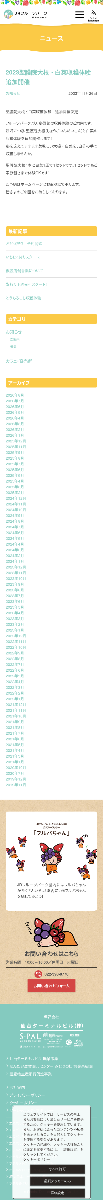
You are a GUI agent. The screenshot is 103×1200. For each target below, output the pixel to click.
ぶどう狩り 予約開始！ (26, 243)
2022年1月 (15, 698)
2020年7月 (15, 773)
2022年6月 (15, 670)
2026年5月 (15, 412)
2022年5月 (15, 676)
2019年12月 (16, 779)
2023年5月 (15, 607)
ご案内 (15, 339)
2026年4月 (15, 418)
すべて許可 (57, 1169)
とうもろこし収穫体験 (23, 298)
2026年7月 (15, 401)
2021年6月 (15, 739)
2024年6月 (15, 532)
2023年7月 (15, 595)
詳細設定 (57, 1193)
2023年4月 (15, 613)
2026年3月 (15, 423)
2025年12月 (16, 441)
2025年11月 (16, 446)
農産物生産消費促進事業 (31, 1074)
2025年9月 (15, 452)
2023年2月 (15, 624)
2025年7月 (15, 464)
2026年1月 (15, 435)
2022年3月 (15, 687)
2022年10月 (16, 647)
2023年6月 (15, 601)
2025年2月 (15, 492)
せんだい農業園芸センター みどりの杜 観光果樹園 (51, 1066)
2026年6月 (15, 406)
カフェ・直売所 (19, 361)
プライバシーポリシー (27, 1095)
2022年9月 (15, 653)
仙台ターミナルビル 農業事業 (34, 1058)
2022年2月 (15, 693)
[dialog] (51, 1152)
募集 (13, 346)
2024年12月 (16, 498)
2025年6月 (15, 469)
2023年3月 (15, 618)
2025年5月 (15, 475)
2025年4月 (15, 481)
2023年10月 (16, 578)
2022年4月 (15, 681)
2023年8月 (15, 590)
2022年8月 (15, 658)
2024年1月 (15, 561)
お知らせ (13, 93)
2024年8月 (15, 521)
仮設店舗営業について (24, 270)
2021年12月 (16, 704)
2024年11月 (16, 504)
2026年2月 (15, 429)
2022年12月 (16, 635)
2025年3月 (15, 486)
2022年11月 (16, 641)
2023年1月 (15, 630)
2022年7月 (15, 664)
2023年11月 (16, 572)
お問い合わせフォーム (52, 985)
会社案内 (17, 1087)
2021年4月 (15, 750)
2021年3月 (15, 756)
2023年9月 (15, 584)
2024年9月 (15, 515)
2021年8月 (15, 727)
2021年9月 (15, 721)
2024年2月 (15, 555)
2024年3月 (15, 549)
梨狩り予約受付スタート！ (26, 284)
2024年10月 (16, 509)
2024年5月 (15, 538)
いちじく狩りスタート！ (23, 257)
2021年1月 (15, 762)
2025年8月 (15, 458)
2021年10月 (16, 716)
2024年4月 (15, 544)
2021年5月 (15, 744)
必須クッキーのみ (57, 1181)
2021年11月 (16, 710)
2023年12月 (16, 567)
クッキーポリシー (24, 1102)
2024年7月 (15, 527)
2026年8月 (15, 395)
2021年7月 (15, 733)
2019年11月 (16, 784)
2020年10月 (16, 767)
